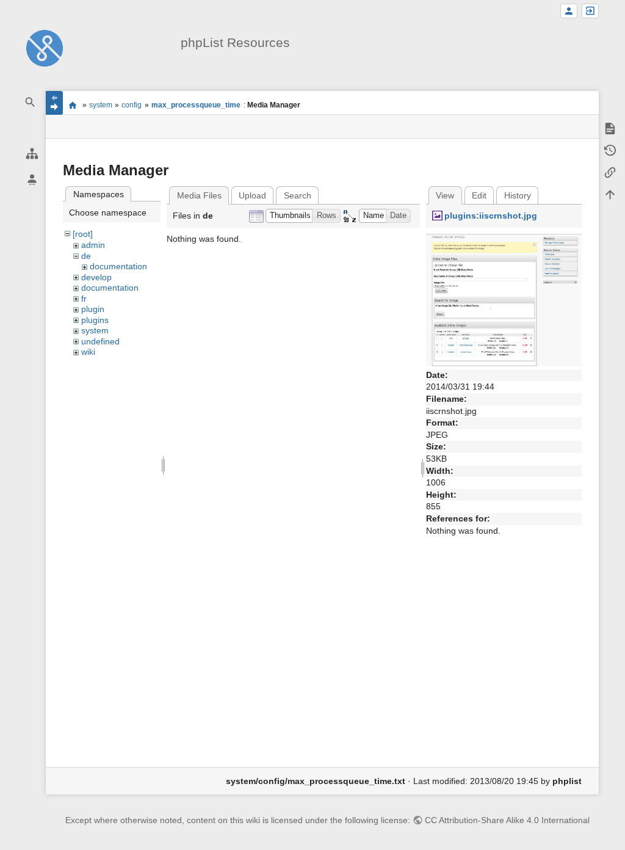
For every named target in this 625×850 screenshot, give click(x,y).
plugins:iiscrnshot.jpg (490, 215)
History (517, 195)
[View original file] (504, 299)
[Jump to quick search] (30, 102)
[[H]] (44, 48)
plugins (95, 320)
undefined (100, 341)
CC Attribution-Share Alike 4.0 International (507, 820)
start (72, 105)
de (86, 256)
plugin (92, 309)
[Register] (568, 11)
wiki (88, 352)
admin (93, 245)
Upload (252, 195)
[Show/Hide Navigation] (54, 103)
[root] (83, 234)
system (100, 105)
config (131, 105)
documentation (118, 266)
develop (96, 277)
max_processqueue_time (195, 105)
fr (84, 298)
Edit (479, 195)
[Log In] (590, 11)
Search (297, 195)
